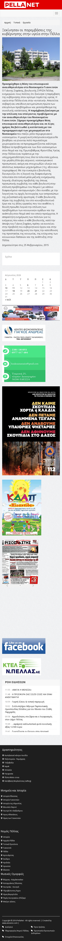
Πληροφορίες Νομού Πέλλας (17, 930)
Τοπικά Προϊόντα (10, 844)
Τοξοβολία (9, 762)
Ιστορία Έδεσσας (10, 796)
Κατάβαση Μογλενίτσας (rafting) (18, 781)
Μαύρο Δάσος (9, 901)
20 (28, 290)
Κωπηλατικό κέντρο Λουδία (16, 755)
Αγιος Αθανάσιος (10, 814)
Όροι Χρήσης (39, 927)
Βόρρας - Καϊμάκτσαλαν (13, 879)
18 (13, 290)
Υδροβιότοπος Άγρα (11, 890)
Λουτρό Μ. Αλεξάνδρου (13, 811)
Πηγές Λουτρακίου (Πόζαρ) (14, 898)
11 (13, 288)
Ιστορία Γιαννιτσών (11, 800)
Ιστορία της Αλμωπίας (12, 803)
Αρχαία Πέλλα (9, 840)
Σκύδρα (6, 859)
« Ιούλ (8, 299)
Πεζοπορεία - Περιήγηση (15, 759)
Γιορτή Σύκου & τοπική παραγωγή (28, 701)
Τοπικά (16, 22)
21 (36, 290)
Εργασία (26, 22)
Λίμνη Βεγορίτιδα (10, 894)
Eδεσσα (6, 870)
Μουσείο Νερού (10, 807)
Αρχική (7, 22)
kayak (7, 766)
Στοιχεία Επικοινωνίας (14, 937)
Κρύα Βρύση (8, 855)
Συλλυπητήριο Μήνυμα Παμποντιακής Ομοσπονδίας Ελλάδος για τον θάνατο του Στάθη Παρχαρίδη (28, 709)
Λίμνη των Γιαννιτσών (12, 818)
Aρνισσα (6, 866)
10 (6, 288)
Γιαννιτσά (7, 848)
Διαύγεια (9, 927)
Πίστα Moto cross (12, 777)
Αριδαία (6, 862)
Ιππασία (8, 770)
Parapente (9, 774)
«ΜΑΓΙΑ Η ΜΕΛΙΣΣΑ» (21, 689)
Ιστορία (6, 837)
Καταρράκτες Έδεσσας (12, 883)
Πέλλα (5, 851)
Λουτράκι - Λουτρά (11, 887)
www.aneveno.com (10, 923)
